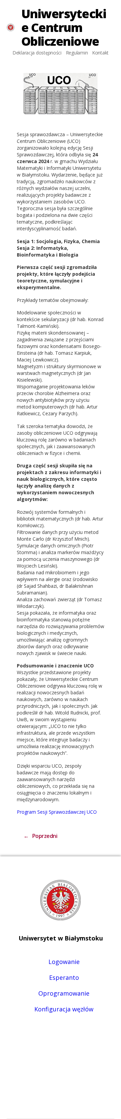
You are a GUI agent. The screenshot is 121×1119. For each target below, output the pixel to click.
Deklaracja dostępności (37, 52)
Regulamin (77, 52)
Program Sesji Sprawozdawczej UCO (57, 812)
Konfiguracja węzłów (63, 1009)
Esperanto (64, 977)
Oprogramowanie (63, 993)
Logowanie (64, 962)
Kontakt (100, 52)
